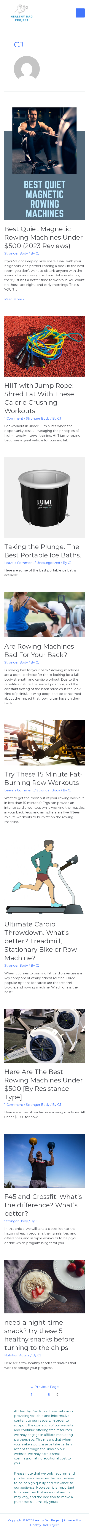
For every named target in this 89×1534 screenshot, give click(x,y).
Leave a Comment (19, 563)
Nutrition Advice (17, 1355)
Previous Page (44, 1387)
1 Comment (13, 418)
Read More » (14, 299)
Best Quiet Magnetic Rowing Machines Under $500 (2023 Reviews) (43, 237)
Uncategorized (48, 563)
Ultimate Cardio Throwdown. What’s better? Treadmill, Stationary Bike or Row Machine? (40, 941)
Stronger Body (16, 253)
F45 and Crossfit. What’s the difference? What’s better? (43, 1205)
